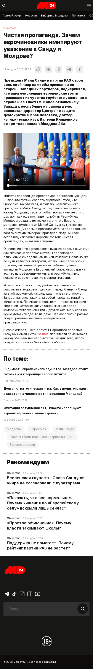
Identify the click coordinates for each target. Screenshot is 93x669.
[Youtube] (38, 593)
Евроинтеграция (22, 444)
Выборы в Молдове (54, 15)
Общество (14, 473)
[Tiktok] (14, 593)
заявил (43, 334)
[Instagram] (22, 593)
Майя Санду (65, 429)
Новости (31, 15)
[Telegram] (6, 593)
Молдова (14, 429)
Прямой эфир (12, 15)
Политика (78, 15)
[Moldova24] (46, 5)
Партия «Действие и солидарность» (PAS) (42, 437)
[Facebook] (30, 593)
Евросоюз (38, 429)
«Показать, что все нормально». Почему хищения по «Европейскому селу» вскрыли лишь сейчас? (43, 502)
